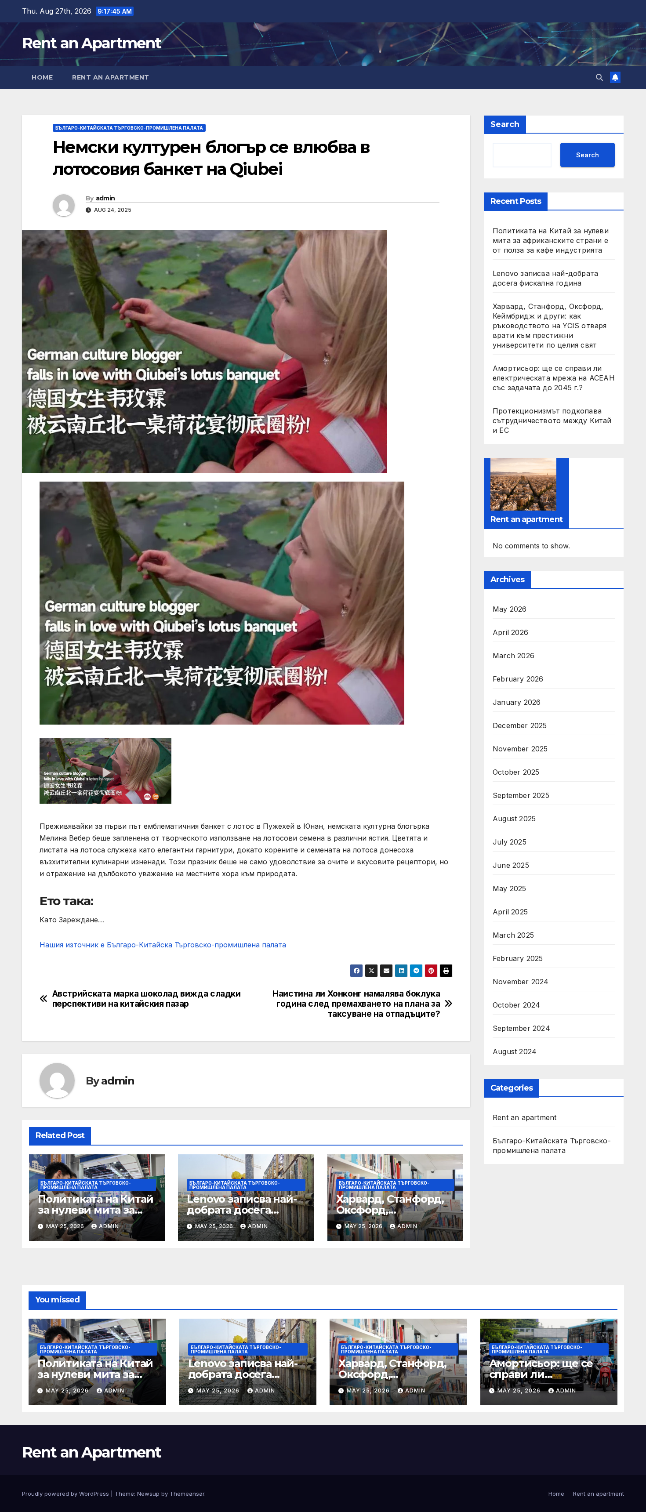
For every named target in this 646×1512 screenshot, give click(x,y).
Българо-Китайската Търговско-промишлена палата (129, 128)
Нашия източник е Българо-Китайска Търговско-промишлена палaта (163, 944)
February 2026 (518, 678)
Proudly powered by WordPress (66, 1493)
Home (42, 77)
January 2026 (517, 702)
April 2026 (510, 632)
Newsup (148, 1493)
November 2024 (521, 981)
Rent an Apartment (91, 43)
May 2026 (510, 609)
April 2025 (510, 911)
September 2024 (521, 1028)
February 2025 (518, 958)
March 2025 (513, 935)
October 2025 (516, 772)
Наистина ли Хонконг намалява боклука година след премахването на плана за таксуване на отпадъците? (356, 1004)
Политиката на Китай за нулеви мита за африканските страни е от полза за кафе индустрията (551, 240)
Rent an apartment (110, 77)
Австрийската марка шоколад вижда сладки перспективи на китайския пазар (146, 999)
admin (105, 198)
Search (504, 124)
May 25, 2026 (68, 1390)
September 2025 (521, 795)
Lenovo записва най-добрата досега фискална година (241, 1210)
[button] (599, 77)
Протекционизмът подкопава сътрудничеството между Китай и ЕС (552, 420)
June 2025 (511, 865)
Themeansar (187, 1493)
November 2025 (520, 748)
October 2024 (516, 1005)
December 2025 (520, 725)
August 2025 (514, 818)
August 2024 (515, 1051)
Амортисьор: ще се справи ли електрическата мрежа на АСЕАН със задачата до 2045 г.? (554, 378)
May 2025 (509, 888)
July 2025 (509, 842)
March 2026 (513, 655)
